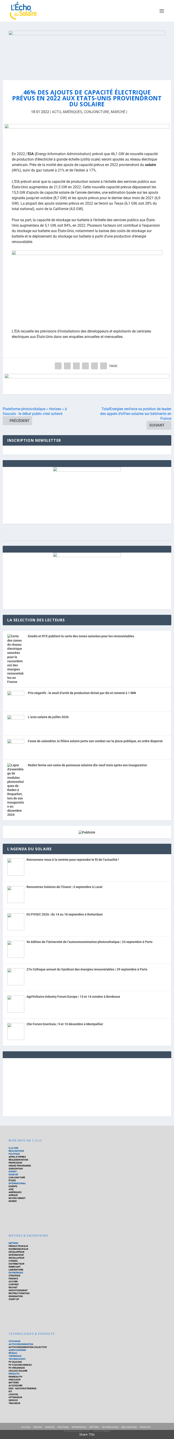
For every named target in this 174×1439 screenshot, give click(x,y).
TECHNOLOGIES (17, 1359)
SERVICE (13, 1400)
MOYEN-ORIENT (17, 1198)
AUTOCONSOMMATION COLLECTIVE (28, 1347)
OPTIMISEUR (15, 1397)
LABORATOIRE (16, 1269)
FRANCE (38, 1427)
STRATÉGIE (14, 1275)
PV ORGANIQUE (17, 1368)
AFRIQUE (13, 1195)
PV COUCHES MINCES (20, 1365)
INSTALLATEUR (16, 1258)
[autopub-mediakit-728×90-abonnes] (87, 134)
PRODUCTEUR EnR (18, 1246)
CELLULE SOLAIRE (18, 1371)
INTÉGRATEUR (16, 1255)
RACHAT (13, 1287)
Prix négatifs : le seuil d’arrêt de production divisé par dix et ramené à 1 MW (82, 693)
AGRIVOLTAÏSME (17, 1350)
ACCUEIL (26, 1427)
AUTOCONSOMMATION (21, 1344)
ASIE (11, 1189)
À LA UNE (13, 1148)
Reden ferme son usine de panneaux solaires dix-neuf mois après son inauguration (87, 765)
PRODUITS (14, 1373)
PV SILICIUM (15, 1362)
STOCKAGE (14, 1341)
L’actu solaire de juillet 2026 (48, 717)
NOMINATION (16, 1296)
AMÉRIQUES (72, 112)
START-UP (14, 1299)
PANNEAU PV (15, 1376)
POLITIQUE (14, 1154)
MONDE (13, 1201)
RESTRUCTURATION (19, 1293)
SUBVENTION (16, 1168)
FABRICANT (15, 1266)
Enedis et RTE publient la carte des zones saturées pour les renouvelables (81, 636)
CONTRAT (14, 1284)
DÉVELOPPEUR (16, 1252)
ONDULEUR (14, 1379)
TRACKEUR (14, 1403)
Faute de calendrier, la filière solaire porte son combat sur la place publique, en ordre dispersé (95, 741)
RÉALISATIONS (16, 1151)
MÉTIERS (13, 1243)
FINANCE (13, 1278)
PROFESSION (15, 1162)
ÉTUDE (12, 1180)
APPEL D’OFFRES (17, 1157)
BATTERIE (14, 1382)
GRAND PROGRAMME (20, 1165)
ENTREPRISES (16, 1272)
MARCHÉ (118, 112)
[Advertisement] (87, 1086)
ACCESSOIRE (15, 1385)
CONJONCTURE (96, 112)
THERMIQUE (15, 1356)
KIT (10, 1391)
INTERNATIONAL (17, 1183)
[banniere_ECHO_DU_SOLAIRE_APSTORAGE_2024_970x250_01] (87, 51)
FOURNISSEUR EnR (18, 1249)
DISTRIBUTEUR (16, 1264)
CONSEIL (13, 1261)
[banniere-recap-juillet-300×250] (87, 470)
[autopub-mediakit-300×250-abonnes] (87, 556)
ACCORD (13, 1281)
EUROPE (13, 1186)
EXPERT (13, 1171)
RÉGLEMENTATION (18, 1160)
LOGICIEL (13, 1394)
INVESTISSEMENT (18, 1290)
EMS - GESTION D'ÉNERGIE (22, 1388)
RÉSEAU (13, 1353)
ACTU (56, 112)
